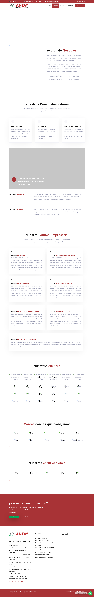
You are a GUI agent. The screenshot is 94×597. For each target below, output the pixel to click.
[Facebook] (77, 1)
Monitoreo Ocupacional (42, 540)
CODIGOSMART (80, 592)
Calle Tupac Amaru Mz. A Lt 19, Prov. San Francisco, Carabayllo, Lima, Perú (20, 548)
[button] (5, 33)
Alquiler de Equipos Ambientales (44, 547)
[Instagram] (80, 1)
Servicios (62, 5)
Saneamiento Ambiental (42, 554)
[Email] (22, 581)
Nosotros (55, 5)
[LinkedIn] (84, 1)
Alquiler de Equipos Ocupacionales (45, 550)
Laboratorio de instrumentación (44, 557)
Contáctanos (70, 5)
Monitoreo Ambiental (41, 538)
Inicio (50, 5)
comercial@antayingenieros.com (18, 578)
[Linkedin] (19, 581)
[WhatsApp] (82, 1)
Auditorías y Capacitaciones (43, 552)
